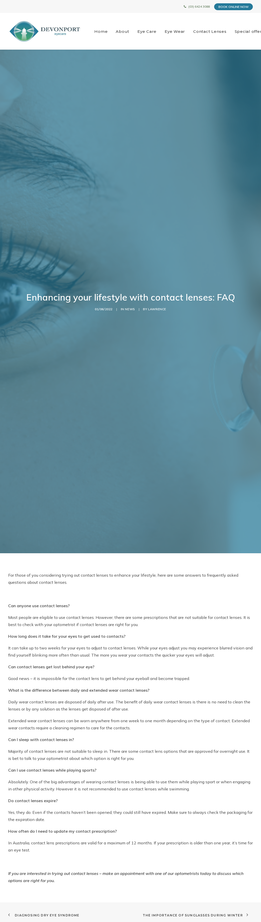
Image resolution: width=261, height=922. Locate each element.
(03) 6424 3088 (199, 6)
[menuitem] (102, 31)
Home (101, 31)
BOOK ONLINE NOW (233, 7)
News (130, 309)
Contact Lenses (210, 31)
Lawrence (157, 309)
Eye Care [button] (146, 31)
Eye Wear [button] (175, 31)
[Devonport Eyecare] (45, 31)
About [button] (122, 31)
